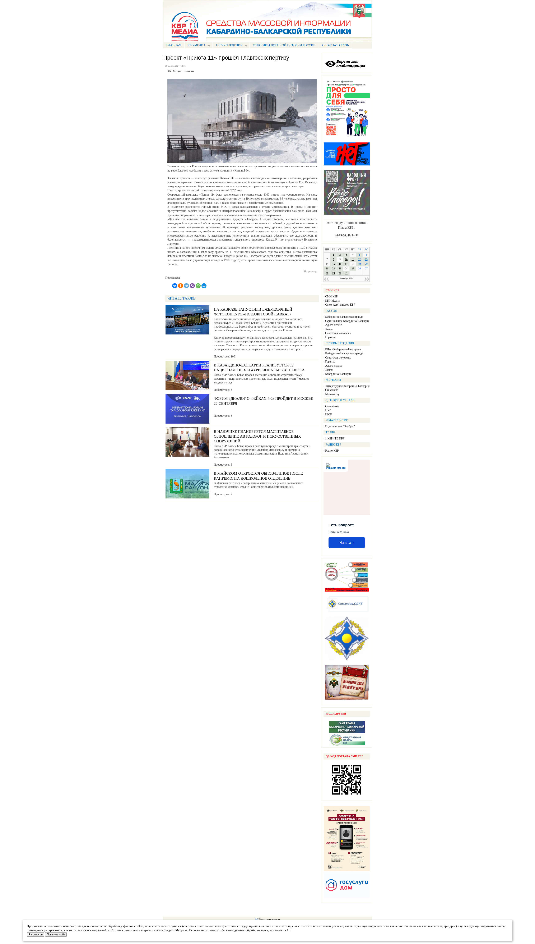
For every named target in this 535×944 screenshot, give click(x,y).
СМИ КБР (331, 296)
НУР (328, 410)
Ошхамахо (331, 390)
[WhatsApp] (198, 285)
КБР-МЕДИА (195, 46)
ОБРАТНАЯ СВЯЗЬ (335, 45)
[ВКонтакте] (174, 285)
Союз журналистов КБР (340, 304)
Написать (346, 542)
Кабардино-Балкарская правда (344, 316)
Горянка (330, 337)
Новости (189, 71)
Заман (329, 329)
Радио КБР (332, 450)
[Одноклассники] (180, 285)
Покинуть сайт (56, 934)
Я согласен (35, 934)
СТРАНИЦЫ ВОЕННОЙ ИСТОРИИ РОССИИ (284, 45)
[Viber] (192, 285)
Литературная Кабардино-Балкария (347, 386)
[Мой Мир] (203, 285)
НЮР (328, 414)
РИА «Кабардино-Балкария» (343, 349)
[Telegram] (186, 285)
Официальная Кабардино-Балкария (347, 321)
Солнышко (332, 406)
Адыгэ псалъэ (333, 325)
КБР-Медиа (332, 300)
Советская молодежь (338, 333)
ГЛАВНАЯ (173, 45)
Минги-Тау (332, 394)
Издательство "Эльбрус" (340, 426)
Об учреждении (228, 46)
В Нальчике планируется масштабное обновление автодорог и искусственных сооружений (257, 436)
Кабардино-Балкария (338, 373)
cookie (138, 926)
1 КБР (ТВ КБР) (335, 438)
